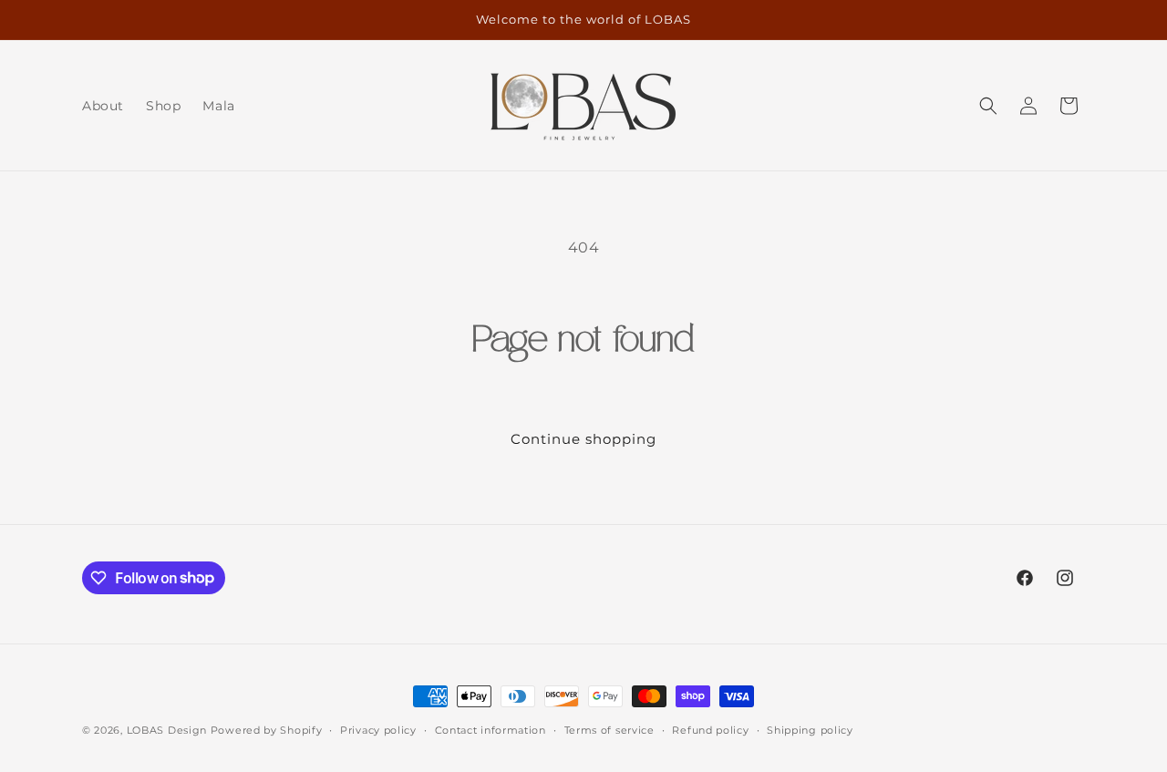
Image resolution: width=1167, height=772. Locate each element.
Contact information (490, 729)
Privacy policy (378, 729)
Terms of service (609, 729)
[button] (988, 106)
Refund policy (710, 729)
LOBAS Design (167, 730)
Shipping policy (810, 729)
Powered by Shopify (267, 730)
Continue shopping (583, 439)
